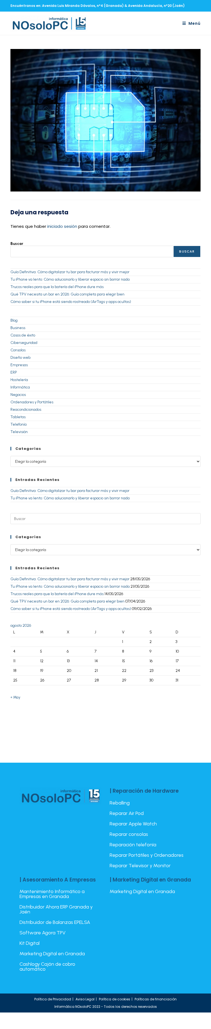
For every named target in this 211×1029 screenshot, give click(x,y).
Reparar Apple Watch (133, 824)
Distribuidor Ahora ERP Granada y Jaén (56, 909)
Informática (20, 387)
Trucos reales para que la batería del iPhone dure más (57, 286)
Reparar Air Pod (127, 813)
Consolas (18, 350)
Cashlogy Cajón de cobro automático (47, 966)
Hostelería (19, 379)
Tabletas (18, 417)
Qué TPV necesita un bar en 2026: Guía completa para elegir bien (67, 294)
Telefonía (18, 424)
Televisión (19, 431)
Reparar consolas (129, 834)
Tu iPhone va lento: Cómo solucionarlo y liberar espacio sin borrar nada (70, 279)
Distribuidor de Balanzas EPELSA (55, 922)
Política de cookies (114, 999)
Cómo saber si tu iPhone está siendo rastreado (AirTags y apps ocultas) (70, 301)
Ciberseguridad (23, 342)
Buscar (16, 243)
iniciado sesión (62, 226)
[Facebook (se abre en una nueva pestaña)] (185, 6)
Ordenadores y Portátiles (31, 402)
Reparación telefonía (133, 845)
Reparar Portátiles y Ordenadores (147, 855)
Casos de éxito (22, 335)
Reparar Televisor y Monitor (140, 866)
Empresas (19, 365)
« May (15, 697)
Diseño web (20, 357)
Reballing (120, 803)
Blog (14, 320)
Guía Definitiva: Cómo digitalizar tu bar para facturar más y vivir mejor (69, 272)
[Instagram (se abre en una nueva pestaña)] (192, 6)
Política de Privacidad (52, 999)
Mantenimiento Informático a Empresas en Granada (52, 893)
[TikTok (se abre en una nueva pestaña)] (198, 6)
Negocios (18, 394)
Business (17, 327)
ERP (13, 372)
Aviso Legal (85, 999)
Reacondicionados (25, 409)
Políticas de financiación (156, 999)
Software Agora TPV (43, 933)
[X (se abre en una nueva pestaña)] (179, 6)
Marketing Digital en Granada (52, 954)
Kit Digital (30, 943)
